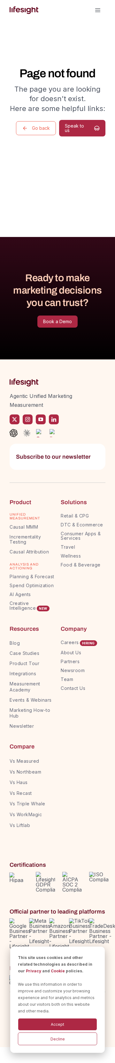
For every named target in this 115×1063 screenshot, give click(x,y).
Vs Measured (24, 761)
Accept (57, 1024)
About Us (71, 652)
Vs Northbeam (25, 772)
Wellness (71, 556)
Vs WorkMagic (26, 814)
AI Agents (20, 594)
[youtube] (41, 419)
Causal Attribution (29, 551)
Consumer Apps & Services (81, 536)
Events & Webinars (31, 700)
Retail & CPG (75, 515)
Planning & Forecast (32, 576)
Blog (15, 643)
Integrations (23, 673)
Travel (68, 547)
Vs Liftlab (20, 825)
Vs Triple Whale (27, 803)
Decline (57, 1039)
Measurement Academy (25, 686)
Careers (70, 642)
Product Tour (24, 663)
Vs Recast (21, 793)
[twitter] (14, 419)
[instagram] (28, 419)
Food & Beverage (81, 564)
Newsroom (73, 670)
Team (68, 679)
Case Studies (24, 653)
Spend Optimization (32, 585)
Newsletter (22, 726)
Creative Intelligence (23, 606)
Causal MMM (24, 527)
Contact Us (73, 688)
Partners (70, 661)
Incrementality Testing (25, 539)
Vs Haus (19, 782)
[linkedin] (54, 419)
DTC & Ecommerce (82, 524)
